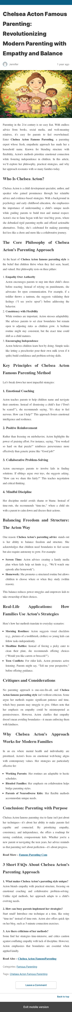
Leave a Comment (36, 985)
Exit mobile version (36, 1007)
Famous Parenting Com (33, 855)
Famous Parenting (27, 966)
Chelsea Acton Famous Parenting (29, 973)
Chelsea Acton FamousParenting (37, 958)
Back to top (63, 996)
